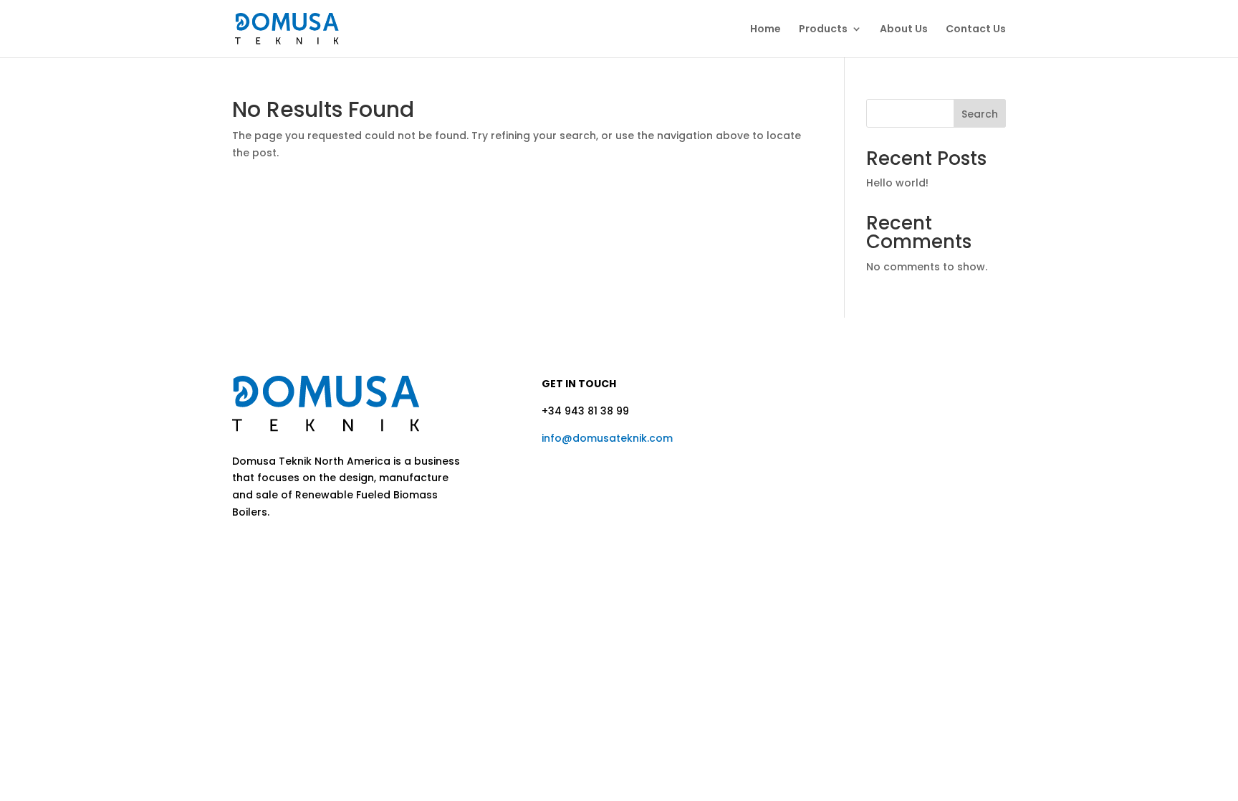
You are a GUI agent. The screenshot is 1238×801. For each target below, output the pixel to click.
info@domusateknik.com (607, 438)
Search (979, 114)
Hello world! (897, 183)
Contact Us (976, 30)
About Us (904, 30)
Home (765, 30)
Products (823, 30)
